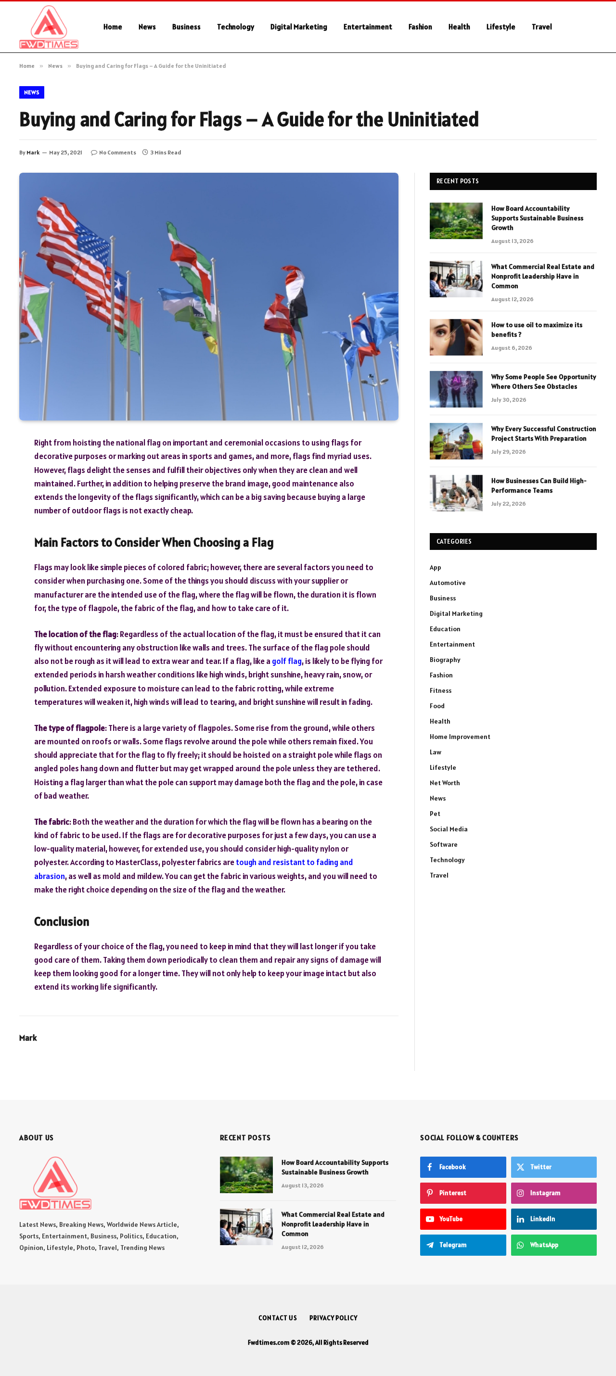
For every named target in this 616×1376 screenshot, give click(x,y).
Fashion (420, 26)
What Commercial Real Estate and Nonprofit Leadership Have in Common (542, 276)
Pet (435, 813)
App (435, 567)
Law (435, 752)
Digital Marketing (298, 26)
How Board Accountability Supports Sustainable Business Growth (537, 218)
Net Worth (445, 782)
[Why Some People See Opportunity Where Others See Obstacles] (456, 389)
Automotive (448, 582)
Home (112, 26)
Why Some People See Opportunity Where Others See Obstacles (543, 381)
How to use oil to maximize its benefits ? (536, 329)
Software (444, 844)
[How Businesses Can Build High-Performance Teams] (456, 493)
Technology (235, 26)
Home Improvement (460, 736)
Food (437, 705)
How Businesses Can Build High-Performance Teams (539, 485)
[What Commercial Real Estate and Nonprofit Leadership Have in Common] (456, 279)
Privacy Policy (333, 1318)
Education (445, 628)
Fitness (440, 690)
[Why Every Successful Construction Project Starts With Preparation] (456, 441)
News (147, 26)
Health (459, 26)
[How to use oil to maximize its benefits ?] (456, 337)
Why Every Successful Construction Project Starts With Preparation (543, 433)
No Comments (117, 152)
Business (186, 26)
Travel (542, 26)
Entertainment (368, 26)
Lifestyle (501, 26)
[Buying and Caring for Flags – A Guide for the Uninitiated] (208, 296)
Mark (32, 152)
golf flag (287, 661)
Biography (445, 659)
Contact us (277, 1318)
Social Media (449, 829)
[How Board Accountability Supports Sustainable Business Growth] (456, 221)
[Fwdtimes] (48, 26)
